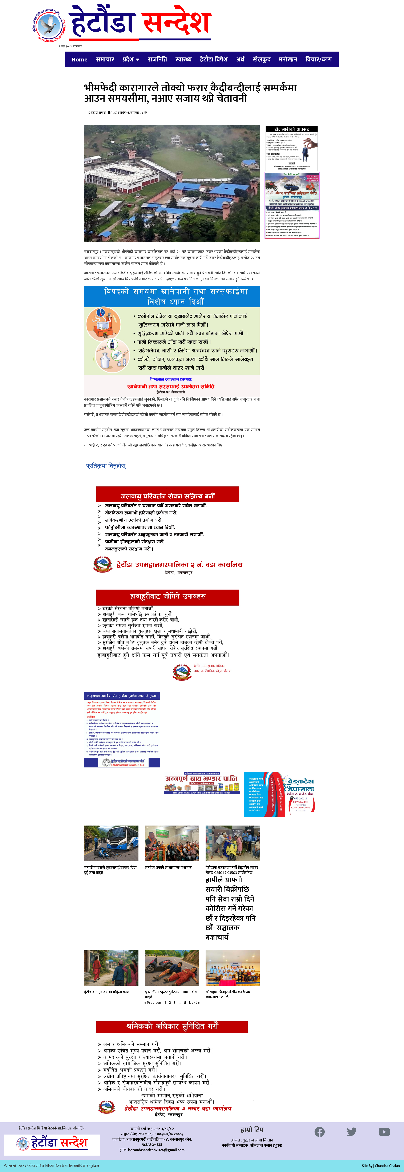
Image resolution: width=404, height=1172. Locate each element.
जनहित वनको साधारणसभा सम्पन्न (168, 868)
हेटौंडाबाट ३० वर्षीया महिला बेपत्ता (107, 992)
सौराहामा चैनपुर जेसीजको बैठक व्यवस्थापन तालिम (228, 994)
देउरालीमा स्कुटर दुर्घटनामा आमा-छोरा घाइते (171, 994)
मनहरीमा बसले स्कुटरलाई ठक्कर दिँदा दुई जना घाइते (110, 870)
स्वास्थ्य (183, 60)
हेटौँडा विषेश (214, 60)
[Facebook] (319, 1132)
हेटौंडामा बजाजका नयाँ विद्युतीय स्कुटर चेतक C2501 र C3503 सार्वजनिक (232, 903)
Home (80, 60)
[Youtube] (384, 1132)
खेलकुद (261, 60)
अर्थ (240, 60)
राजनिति (157, 60)
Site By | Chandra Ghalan (381, 1166)
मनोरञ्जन (288, 60)
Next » (194, 1003)
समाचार (105, 60)
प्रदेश (128, 60)
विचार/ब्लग (319, 60)
